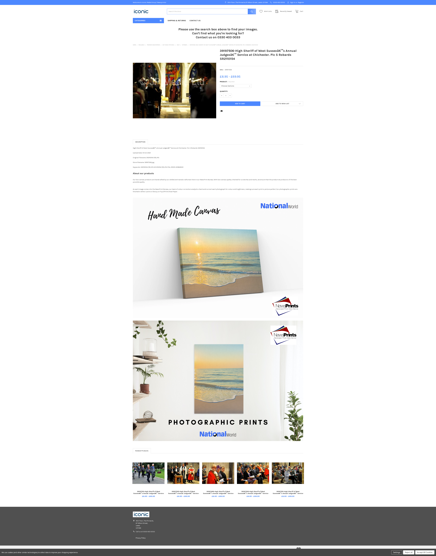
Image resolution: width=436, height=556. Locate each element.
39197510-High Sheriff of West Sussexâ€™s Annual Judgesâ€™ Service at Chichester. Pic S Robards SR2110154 (148, 493)
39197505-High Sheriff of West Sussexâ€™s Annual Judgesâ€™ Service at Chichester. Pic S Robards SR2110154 (183, 493)
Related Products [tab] (141, 451)
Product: (227, 82)
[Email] (221, 111)
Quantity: (224, 91)
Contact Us (195, 20)
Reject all (408, 552)
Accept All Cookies (425, 552)
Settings (396, 552)
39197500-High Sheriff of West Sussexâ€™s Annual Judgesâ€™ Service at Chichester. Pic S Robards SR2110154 (253, 493)
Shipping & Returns (177, 20)
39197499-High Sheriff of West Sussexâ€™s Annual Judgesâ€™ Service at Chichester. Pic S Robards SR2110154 (218, 493)
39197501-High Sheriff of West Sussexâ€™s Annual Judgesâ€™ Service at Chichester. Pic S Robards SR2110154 (288, 493)
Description (140, 142)
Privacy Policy (141, 538)
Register (301, 2)
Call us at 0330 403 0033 (145, 532)
